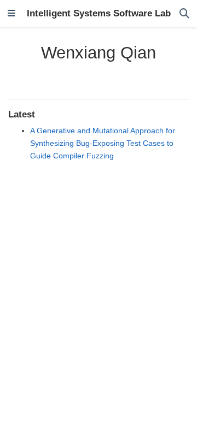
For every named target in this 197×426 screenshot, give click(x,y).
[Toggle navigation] (11, 14)
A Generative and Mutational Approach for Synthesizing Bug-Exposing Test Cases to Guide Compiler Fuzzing (102, 143)
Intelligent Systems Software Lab (99, 13)
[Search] (184, 14)
